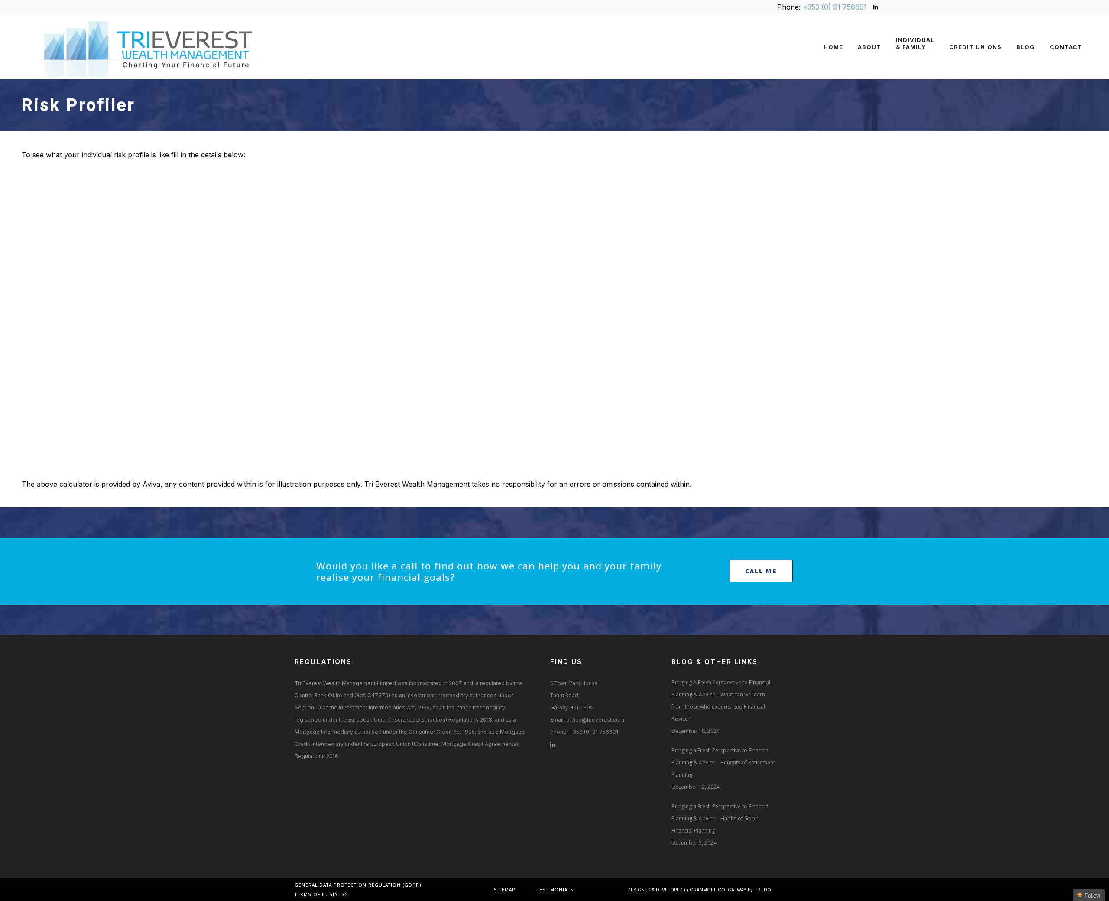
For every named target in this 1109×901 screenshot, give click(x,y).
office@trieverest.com (595, 719)
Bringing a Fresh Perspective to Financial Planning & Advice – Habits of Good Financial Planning (720, 818)
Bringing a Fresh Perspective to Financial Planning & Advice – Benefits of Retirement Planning (723, 762)
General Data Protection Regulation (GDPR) (358, 885)
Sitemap (505, 890)
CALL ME (761, 571)
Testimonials (555, 890)
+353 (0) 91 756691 (835, 7)
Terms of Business (321, 894)
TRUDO (762, 889)
